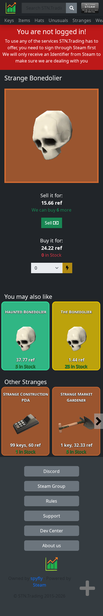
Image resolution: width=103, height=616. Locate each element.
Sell (49, 223)
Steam (39, 585)
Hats (39, 20)
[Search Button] (71, 8)
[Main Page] (10, 8)
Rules (51, 501)
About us (51, 546)
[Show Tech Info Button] (87, 588)
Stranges (82, 20)
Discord (51, 471)
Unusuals (58, 20)
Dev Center (51, 531)
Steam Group (51, 486)
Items (24, 20)
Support (51, 516)
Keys (9, 20)
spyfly (36, 578)
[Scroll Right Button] (98, 421)
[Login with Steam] (90, 8)
